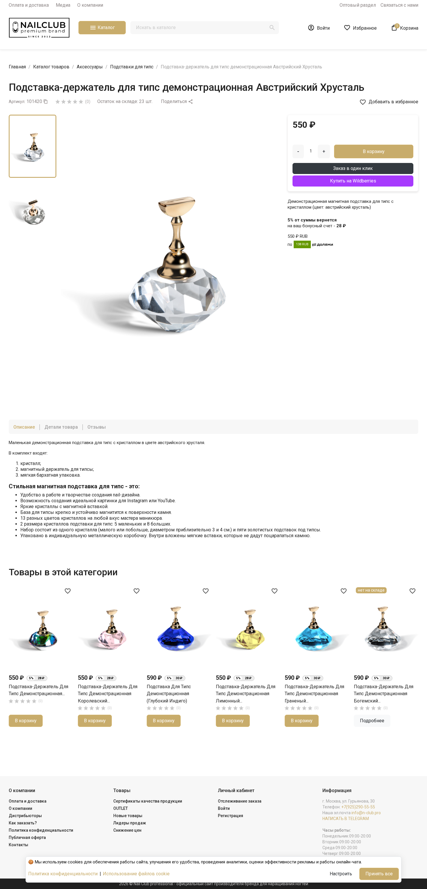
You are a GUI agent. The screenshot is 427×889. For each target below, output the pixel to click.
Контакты (18, 844)
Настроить (341, 873)
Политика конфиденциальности (41, 830)
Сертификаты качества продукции (147, 801)
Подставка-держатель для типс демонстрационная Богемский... (383, 694)
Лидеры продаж (129, 823)
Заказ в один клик (353, 168)
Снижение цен (127, 830)
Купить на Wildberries (353, 181)
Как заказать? (23, 823)
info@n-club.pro (366, 812)
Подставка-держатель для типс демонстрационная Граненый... (314, 694)
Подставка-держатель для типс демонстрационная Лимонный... (245, 694)
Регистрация (230, 815)
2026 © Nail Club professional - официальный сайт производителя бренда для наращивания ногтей (213, 883)
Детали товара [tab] (61, 427)
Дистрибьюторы (25, 815)
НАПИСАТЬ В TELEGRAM (345, 818)
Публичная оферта (27, 837)
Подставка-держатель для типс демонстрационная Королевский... (107, 694)
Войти (224, 808)
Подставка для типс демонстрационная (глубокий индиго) (169, 694)
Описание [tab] (24, 427)
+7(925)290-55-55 (358, 807)
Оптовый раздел (358, 5)
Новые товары (127, 815)
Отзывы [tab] (96, 427)
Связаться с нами (399, 5)
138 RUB (302, 244)
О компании (90, 5)
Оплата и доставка (29, 5)
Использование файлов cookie (136, 873)
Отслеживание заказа (239, 801)
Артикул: (17, 101)
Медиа (63, 5)
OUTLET (120, 808)
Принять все (379, 873)
